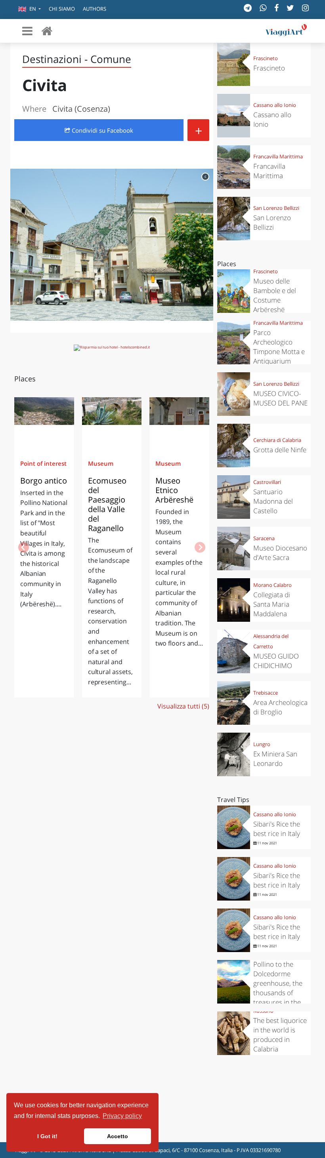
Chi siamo (62, 8)
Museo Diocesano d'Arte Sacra (280, 552)
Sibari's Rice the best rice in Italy (276, 828)
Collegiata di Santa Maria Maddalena (271, 604)
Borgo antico (43, 480)
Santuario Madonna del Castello (273, 501)
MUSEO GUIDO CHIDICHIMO (276, 660)
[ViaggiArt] (46, 31)
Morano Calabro (272, 585)
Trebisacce (265, 692)
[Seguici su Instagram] (305, 7)
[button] (29, 9)
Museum (100, 463)
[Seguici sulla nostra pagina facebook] (276, 7)
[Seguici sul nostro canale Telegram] (248, 7)
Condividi (101, 130)
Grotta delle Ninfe (279, 449)
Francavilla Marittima (278, 156)
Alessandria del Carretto (271, 641)
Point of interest (43, 463)
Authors (94, 8)
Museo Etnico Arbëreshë (174, 490)
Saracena (264, 538)
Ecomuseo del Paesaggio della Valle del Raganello (107, 504)
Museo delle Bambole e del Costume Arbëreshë (274, 295)
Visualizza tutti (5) (183, 706)
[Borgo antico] (44, 421)
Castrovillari (267, 482)
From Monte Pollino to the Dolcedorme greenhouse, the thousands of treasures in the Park (277, 983)
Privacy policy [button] (122, 1115)
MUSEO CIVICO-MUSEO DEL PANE (280, 398)
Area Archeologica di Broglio (280, 707)
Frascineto (265, 58)
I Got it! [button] (47, 1136)
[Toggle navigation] (27, 31)
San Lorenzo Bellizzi (276, 207)
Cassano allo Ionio (274, 105)
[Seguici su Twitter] (290, 7)
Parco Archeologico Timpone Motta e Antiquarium (279, 347)
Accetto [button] (117, 1136)
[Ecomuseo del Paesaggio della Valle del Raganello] (112, 421)
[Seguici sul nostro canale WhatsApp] (263, 7)
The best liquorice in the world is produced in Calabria (280, 1034)
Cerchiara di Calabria (277, 440)
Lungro (261, 744)
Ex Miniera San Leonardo (275, 758)
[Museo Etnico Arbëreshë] (179, 421)
